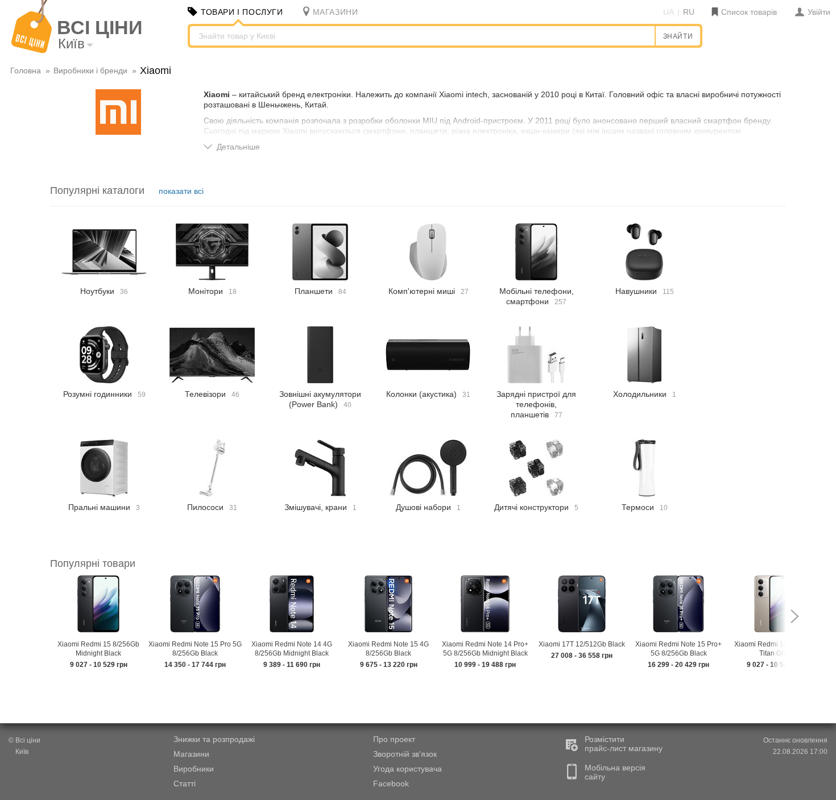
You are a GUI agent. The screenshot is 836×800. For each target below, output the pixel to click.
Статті (184, 783)
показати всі (181, 191)
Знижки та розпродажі (214, 739)
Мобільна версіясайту (615, 772)
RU (688, 11)
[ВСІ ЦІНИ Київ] (31, 50)
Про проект (394, 739)
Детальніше (238, 146)
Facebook (391, 783)
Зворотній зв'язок (405, 753)
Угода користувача (407, 768)
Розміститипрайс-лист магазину (624, 744)
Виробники (193, 768)
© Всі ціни (24, 740)
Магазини (191, 753)
